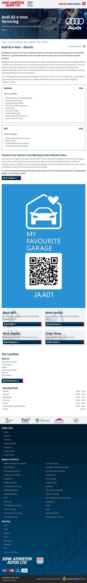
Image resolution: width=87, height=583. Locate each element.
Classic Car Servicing (12, 475)
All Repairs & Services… (55, 517)
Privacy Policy (9, 451)
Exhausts (49, 486)
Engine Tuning (51, 482)
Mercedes (7, 541)
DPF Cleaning (51, 479)
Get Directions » (11, 381)
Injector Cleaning (52, 494)
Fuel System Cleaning (54, 490)
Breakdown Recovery (12, 471)
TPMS (48, 505)
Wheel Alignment (52, 513)
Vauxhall (7, 544)
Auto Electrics (9, 467)
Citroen (7, 533)
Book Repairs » (11, 342)
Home (6, 432)
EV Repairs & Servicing (13, 486)
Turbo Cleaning (9, 509)
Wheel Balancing (10, 517)
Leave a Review (10, 443)
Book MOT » (10, 324)
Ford (5, 537)
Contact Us (8, 447)
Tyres (48, 509)
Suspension (50, 502)
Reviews (7, 440)
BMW (6, 529)
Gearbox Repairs (10, 494)
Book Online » (10, 178)
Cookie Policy (9, 455)
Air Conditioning (52, 463)
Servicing (7, 502)
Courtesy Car (50, 475)
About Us (7, 436)
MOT (5, 498)
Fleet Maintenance (11, 490)
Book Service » (54, 324)
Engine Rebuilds (10, 482)
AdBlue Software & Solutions (15, 463)
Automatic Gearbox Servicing (57, 467)
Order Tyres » (53, 342)
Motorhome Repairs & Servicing (58, 498)
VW (5, 548)
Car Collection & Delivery (55, 471)
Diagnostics (8, 479)
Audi (6, 525)
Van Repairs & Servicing (13, 513)
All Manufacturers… (11, 552)
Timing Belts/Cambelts (13, 505)
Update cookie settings (9, 580)
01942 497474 (70, 4)
